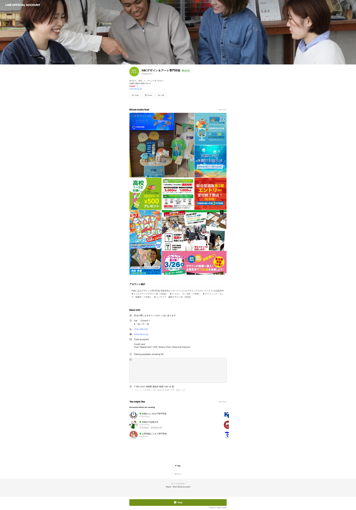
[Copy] (173, 386)
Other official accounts (181, 487)
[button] (148, 95)
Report (168, 487)
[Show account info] (185, 70)
